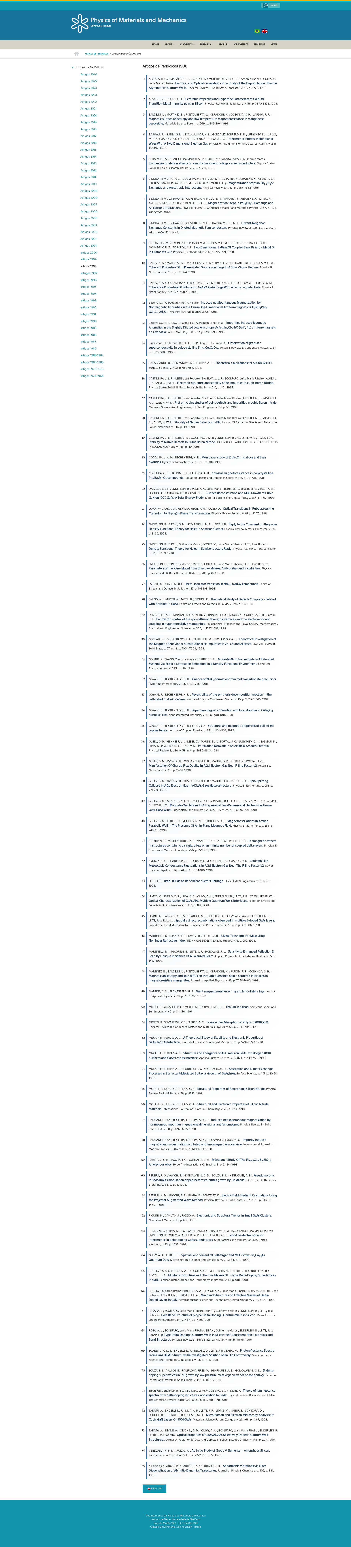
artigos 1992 (88, 307)
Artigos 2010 (88, 184)
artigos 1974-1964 (91, 375)
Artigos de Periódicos (96, 53)
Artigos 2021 (88, 108)
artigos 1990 (88, 321)
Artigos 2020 (88, 115)
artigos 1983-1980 (92, 362)
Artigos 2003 (88, 231)
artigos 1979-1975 (91, 369)
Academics (186, 44)
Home (155, 44)
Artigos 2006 (88, 211)
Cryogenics (241, 44)
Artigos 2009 (88, 190)
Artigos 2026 (88, 74)
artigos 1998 (88, 266)
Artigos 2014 (88, 156)
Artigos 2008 (88, 197)
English (156, 1488)
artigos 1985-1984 (91, 355)
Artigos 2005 (88, 218)
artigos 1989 (88, 327)
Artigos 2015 (88, 149)
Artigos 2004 (88, 225)
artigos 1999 (88, 259)
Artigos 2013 (88, 163)
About (168, 44)
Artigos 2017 (88, 135)
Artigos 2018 (88, 129)
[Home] (80, 23)
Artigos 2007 (88, 204)
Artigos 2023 (88, 94)
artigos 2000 (88, 252)
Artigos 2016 (88, 142)
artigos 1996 (88, 280)
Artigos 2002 (88, 238)
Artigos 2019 (88, 122)
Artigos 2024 (88, 88)
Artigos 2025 (88, 81)
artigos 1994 (88, 293)
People (222, 44)
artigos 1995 (88, 286)
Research (205, 44)
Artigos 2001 (88, 245)
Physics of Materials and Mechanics (138, 19)
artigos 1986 (88, 348)
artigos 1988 (88, 334)
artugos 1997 (88, 273)
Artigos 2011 (88, 177)
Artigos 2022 (88, 101)
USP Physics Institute (100, 25)
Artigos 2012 (88, 170)
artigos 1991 (88, 314)
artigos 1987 (88, 341)
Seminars (259, 44)
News (274, 44)
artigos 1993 (88, 300)
